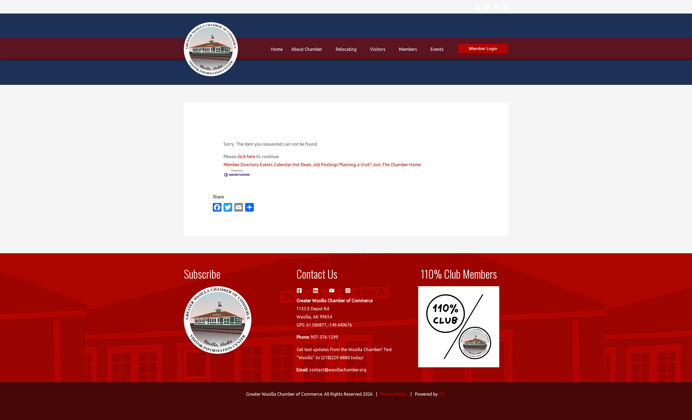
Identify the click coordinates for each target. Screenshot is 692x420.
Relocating (346, 49)
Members (408, 49)
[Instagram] (505, 7)
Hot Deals (302, 164)
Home (277, 49)
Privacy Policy (393, 394)
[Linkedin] (487, 7)
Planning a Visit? (355, 164)
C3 (441, 394)
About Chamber (306, 49)
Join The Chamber (390, 164)
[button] (483, 49)
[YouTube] (496, 7)
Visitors (377, 49)
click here (246, 156)
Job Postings (325, 164)
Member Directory (241, 164)
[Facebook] (478, 7)
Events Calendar (275, 164)
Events (437, 49)
